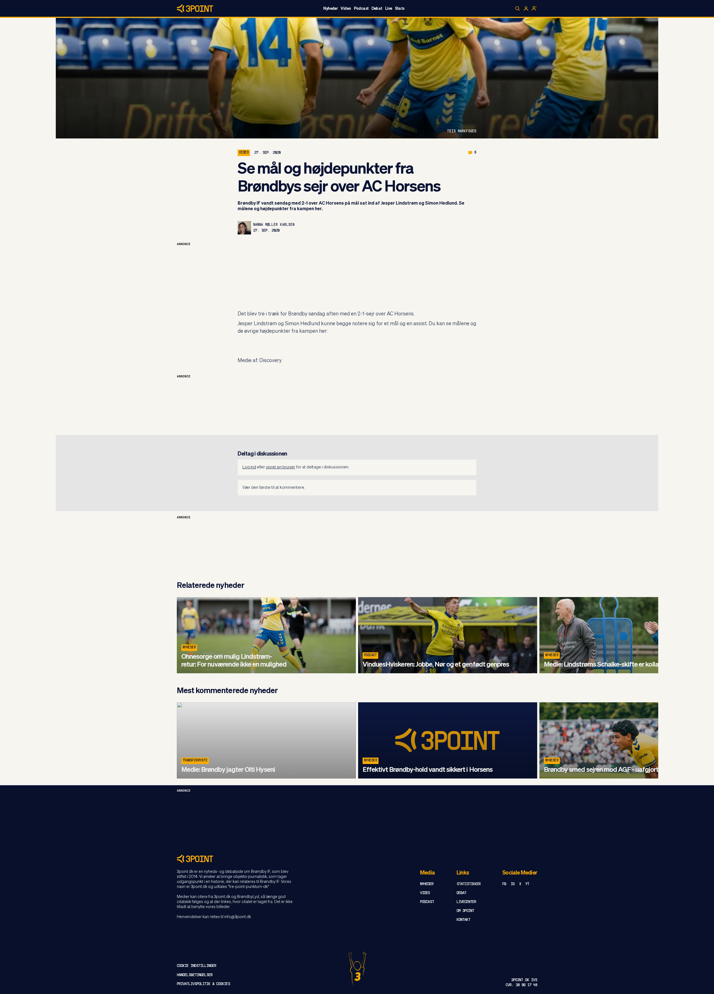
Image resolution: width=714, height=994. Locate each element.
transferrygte (195, 760)
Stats (399, 9)
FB (504, 884)
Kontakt (463, 920)
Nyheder (330, 9)
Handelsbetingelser (195, 975)
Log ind (249, 467)
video (244, 152)
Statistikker (469, 884)
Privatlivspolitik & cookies (203, 984)
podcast (370, 655)
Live (388, 9)
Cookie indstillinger (196, 966)
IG (513, 884)
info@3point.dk (237, 917)
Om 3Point (465, 911)
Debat (377, 9)
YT (527, 884)
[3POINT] (357, 859)
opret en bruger (280, 467)
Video (346, 9)
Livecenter (466, 902)
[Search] (517, 8)
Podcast (361, 9)
